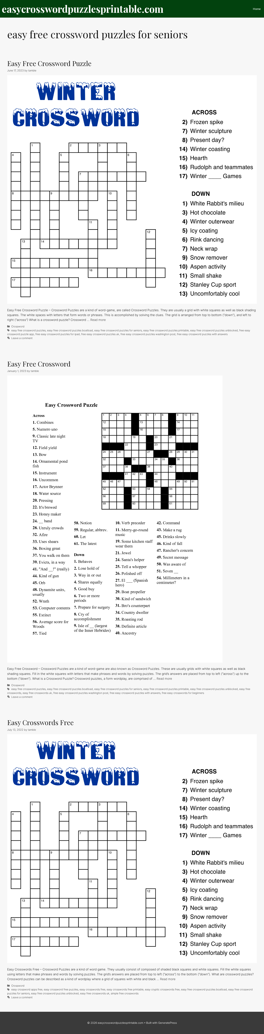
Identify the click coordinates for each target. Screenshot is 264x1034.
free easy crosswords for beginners (183, 692)
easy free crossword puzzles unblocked (214, 330)
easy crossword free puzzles (61, 989)
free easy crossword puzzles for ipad (57, 334)
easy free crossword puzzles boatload (70, 330)
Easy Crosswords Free (40, 722)
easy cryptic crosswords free (162, 989)
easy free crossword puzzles (28, 330)
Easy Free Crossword (39, 363)
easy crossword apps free (26, 989)
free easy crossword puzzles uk (100, 334)
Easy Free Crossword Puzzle (49, 63)
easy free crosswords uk (37, 692)
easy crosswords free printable (125, 989)
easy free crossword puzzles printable (166, 330)
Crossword (17, 326)
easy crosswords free (92, 989)
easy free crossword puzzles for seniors (118, 330)
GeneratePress (167, 1022)
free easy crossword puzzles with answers (202, 334)
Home (257, 8)
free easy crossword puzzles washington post (148, 334)
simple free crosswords (124, 993)
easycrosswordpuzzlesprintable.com (82, 8)
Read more (98, 320)
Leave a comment (22, 338)
